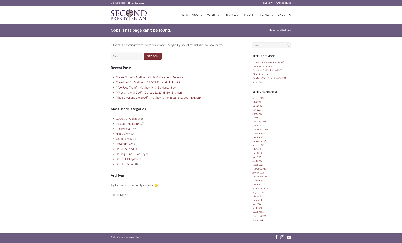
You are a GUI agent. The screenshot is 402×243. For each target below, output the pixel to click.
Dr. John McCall (125, 164)
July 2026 (257, 102)
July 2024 (257, 196)
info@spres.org (137, 3)
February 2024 (259, 216)
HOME (184, 14)
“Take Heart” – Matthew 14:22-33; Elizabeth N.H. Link (148, 82)
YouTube (289, 237)
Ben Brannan (123, 128)
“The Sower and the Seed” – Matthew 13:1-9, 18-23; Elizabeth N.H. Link (158, 97)
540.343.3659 (119, 3)
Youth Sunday (124, 138)
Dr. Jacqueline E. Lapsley (130, 154)
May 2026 (257, 110)
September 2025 (260, 141)
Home (272, 30)
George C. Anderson (128, 118)
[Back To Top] (394, 235)
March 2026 (258, 117)
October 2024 (259, 184)
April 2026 (257, 113)
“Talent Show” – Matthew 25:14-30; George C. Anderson (150, 77)
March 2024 (258, 212)
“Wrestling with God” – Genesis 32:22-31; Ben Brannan (149, 92)
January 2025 (258, 172)
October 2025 (259, 137)
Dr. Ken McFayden (127, 159)
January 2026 (259, 125)
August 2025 (258, 145)
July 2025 (257, 149)
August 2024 (258, 192)
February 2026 (259, 121)
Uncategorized (124, 143)
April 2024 (257, 208)
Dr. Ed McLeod (125, 149)
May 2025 (257, 157)
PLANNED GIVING (283, 3)
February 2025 (259, 169)
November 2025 (260, 133)
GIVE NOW (267, 3)
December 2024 (260, 176)
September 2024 (261, 188)
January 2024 (259, 220)
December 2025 (260, 129)
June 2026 (257, 106)
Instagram (282, 237)
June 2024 (257, 200)
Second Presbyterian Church (129, 237)
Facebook (276, 237)
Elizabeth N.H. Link (127, 123)
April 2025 (257, 161)
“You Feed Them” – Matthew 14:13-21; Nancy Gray (146, 87)
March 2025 (258, 165)
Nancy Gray (123, 133)
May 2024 (257, 204)
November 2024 (260, 180)
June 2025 (257, 153)
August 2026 (258, 98)
